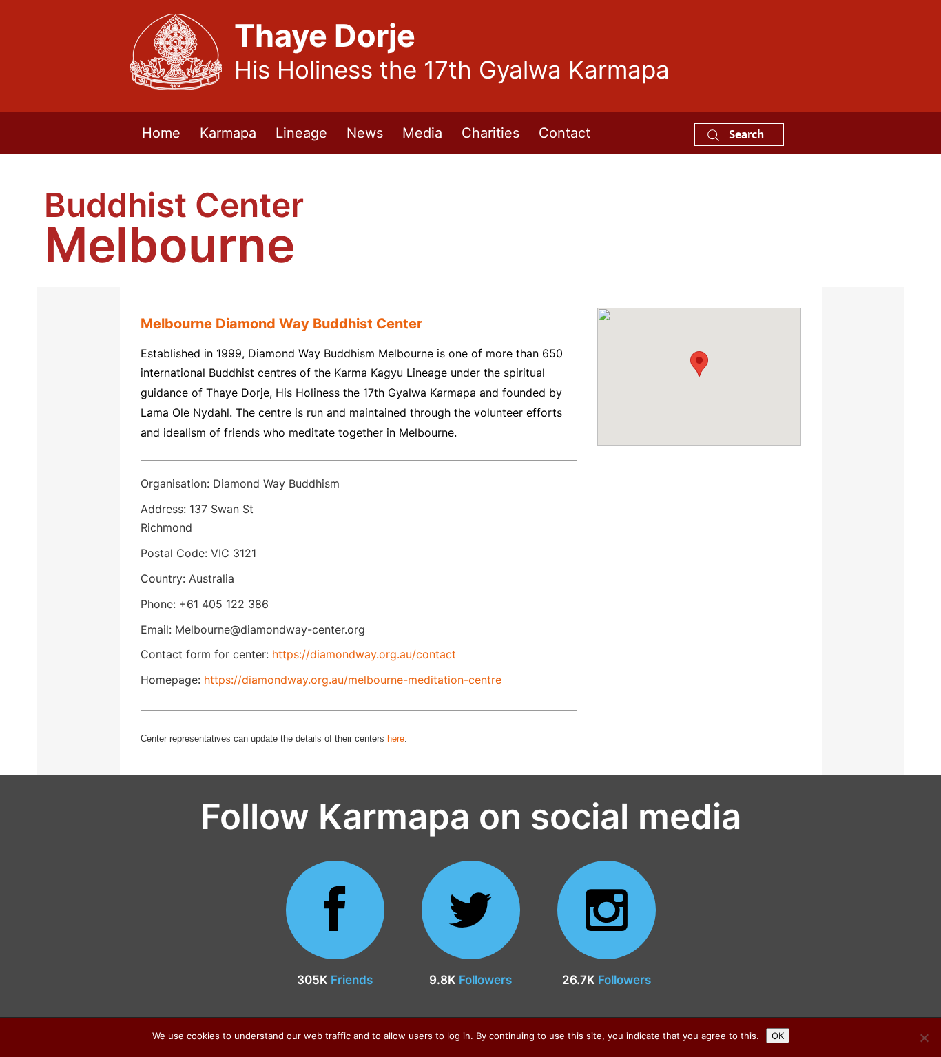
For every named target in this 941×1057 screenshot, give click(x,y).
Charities (490, 133)
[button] (699, 364)
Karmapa (228, 133)
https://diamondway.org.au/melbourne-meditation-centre (352, 680)
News (365, 133)
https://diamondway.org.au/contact (364, 654)
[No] (924, 1038)
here (395, 738)
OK (778, 1035)
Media (422, 133)
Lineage (301, 133)
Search (745, 134)
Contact (564, 133)
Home (161, 133)
